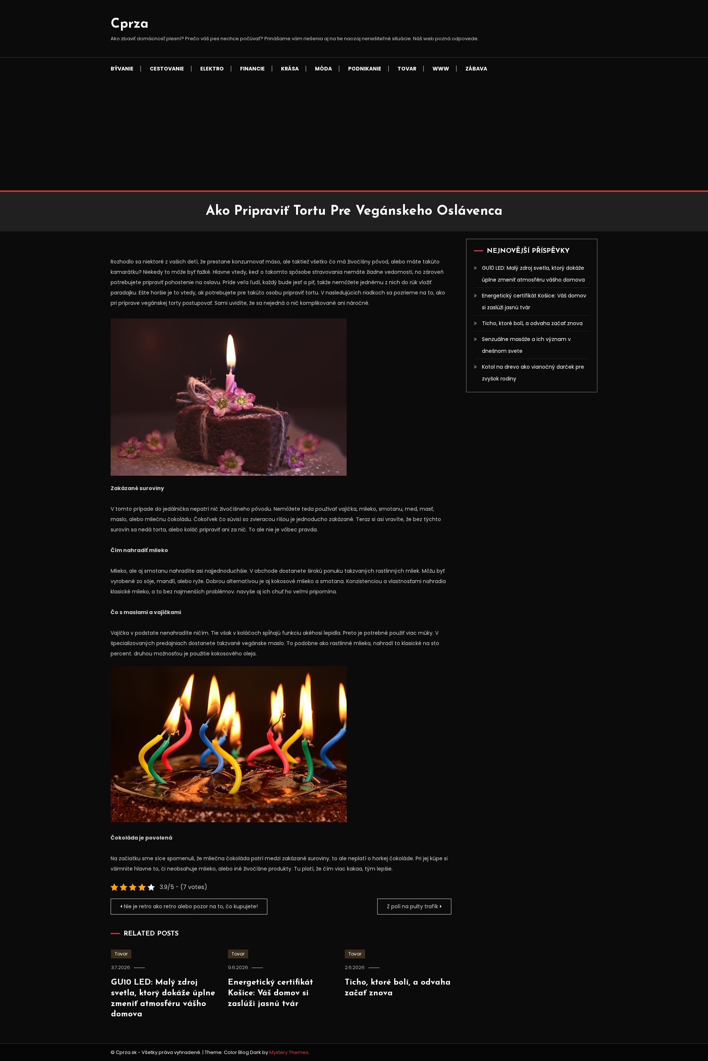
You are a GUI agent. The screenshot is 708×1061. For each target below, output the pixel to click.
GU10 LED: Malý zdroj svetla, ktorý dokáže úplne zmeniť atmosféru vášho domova (533, 273)
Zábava (476, 68)
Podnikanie (364, 68)
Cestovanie (167, 68)
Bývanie (122, 68)
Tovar (407, 68)
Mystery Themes (288, 1052)
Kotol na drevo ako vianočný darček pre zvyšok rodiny (533, 372)
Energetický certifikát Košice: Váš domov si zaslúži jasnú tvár (270, 993)
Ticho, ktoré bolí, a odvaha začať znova (532, 323)
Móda (323, 68)
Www (441, 68)
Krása (290, 68)
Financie (252, 68)
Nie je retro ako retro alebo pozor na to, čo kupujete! (191, 906)
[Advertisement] (354, 135)
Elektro (212, 68)
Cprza (130, 24)
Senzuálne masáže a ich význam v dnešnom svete (526, 345)
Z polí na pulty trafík (412, 906)
